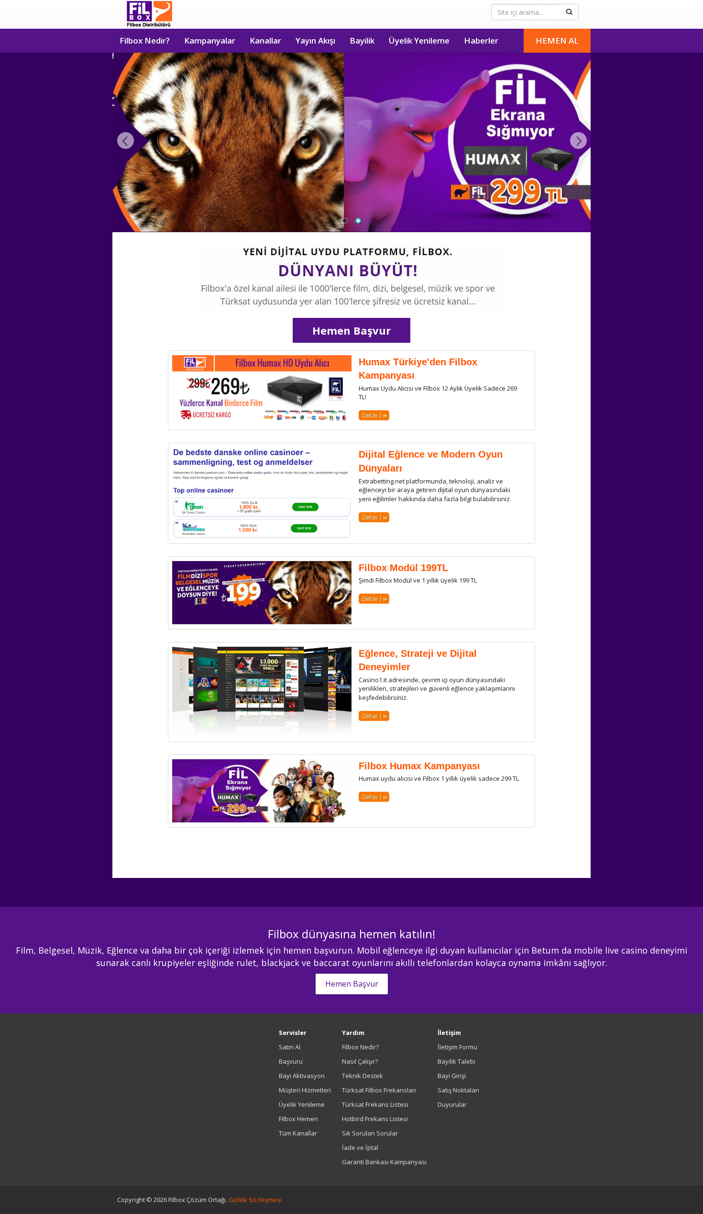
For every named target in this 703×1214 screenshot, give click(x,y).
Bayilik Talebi (456, 1061)
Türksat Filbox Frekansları (379, 1090)
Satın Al (289, 1047)
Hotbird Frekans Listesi (375, 1118)
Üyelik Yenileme (419, 40)
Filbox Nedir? (145, 40)
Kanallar (265, 40)
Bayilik (362, 40)
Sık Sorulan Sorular (370, 1133)
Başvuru (291, 1061)
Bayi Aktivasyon (302, 1075)
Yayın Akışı (315, 40)
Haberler (481, 40)
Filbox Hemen (298, 1118)
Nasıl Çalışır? (360, 1061)
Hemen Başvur (351, 330)
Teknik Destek (362, 1075)
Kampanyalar (209, 40)
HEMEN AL (557, 40)
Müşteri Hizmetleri (305, 1090)
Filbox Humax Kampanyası (419, 766)
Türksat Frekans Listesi (375, 1104)
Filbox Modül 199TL (403, 567)
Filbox (149, 14)
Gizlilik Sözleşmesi (255, 1199)
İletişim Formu (457, 1047)
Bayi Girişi (452, 1075)
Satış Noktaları (458, 1090)
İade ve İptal (360, 1147)
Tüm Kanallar (298, 1133)
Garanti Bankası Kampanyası (384, 1162)
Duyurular (452, 1104)
